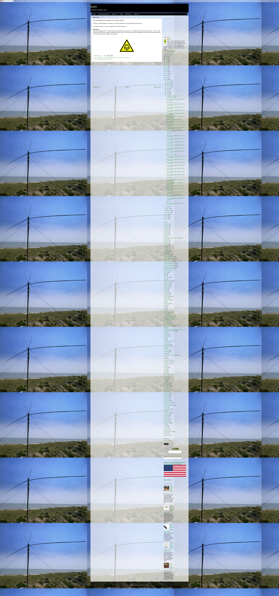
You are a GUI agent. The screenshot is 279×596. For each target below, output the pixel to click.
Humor (165, 353)
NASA (165, 379)
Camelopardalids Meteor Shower (173, 119)
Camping (166, 289)
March (168, 208)
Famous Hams (167, 324)
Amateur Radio (167, 254)
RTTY (165, 410)
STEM (165, 424)
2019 (166, 69)
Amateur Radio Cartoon (169, 256)
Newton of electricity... (171, 154)
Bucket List (114, 14)
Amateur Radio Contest (169, 258)
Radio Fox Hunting (168, 402)
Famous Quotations (168, 326)
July (168, 90)
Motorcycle (166, 376)
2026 (166, 56)
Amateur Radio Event (169, 261)
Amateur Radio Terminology (170, 267)
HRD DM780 (167, 351)
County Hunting (167, 296)
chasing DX (166, 293)
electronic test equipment (169, 319)
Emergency (166, 322)
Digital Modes (167, 303)
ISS (164, 356)
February (169, 210)
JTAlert (165, 358)
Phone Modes (167, 386)
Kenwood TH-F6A (168, 362)
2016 (166, 75)
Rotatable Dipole (167, 409)
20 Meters (166, 234)
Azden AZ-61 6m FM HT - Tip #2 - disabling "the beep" (174, 96)
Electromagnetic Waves (169, 315)
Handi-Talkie (167, 344)
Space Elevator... (170, 102)
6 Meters (166, 244)
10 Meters (166, 225)
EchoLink (166, 314)
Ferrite (165, 332)
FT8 (165, 337)
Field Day (166, 334)
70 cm (165, 247)
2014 (166, 79)
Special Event (167, 422)
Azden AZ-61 (167, 282)
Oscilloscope (167, 384)
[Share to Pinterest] (112, 55)
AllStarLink (166, 253)
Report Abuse (167, 480)
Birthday (166, 287)
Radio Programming (168, 405)
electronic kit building (168, 317)
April (168, 206)
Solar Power (166, 419)
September (169, 86)
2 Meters (166, 232)
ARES (165, 275)
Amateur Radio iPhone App (170, 263)
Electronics (166, 320)
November (169, 82)
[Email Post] (104, 55)
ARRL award (167, 277)
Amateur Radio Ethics (169, 260)
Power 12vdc (167, 389)
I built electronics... (170, 177)
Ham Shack (166, 343)
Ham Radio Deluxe (168, 341)
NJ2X (93, 6)
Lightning (166, 367)
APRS (165, 274)
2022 (166, 64)
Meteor (165, 372)
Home (127, 87)
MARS (165, 370)
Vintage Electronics (168, 431)
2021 (166, 65)
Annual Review (167, 270)
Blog (94, 14)
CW (165, 301)
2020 (166, 67)
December (169, 81)
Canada (165, 291)
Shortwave (166, 416)
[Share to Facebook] (111, 55)
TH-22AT (166, 428)
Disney (165, 305)
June (168, 92)
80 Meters (166, 249)
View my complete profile (169, 51)
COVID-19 (166, 298)
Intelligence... (169, 133)
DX (164, 310)
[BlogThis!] (108, 55)
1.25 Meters (166, 224)
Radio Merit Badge (168, 403)
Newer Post (96, 87)
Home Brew (166, 349)
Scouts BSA (166, 414)
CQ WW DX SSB (167, 300)
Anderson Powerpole (168, 268)
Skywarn (166, 417)
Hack (165, 339)
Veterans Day (167, 429)
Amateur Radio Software (169, 265)
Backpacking (167, 284)
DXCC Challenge (168, 312)
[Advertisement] (127, 74)
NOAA (165, 381)
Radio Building (167, 400)
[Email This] (107, 55)
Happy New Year (168, 346)
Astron (165, 279)
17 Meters (166, 231)
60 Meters (166, 246)
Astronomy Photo (168, 280)
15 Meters (166, 229)
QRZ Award (166, 395)
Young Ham (166, 435)
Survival (165, 426)
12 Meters (166, 227)
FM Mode (166, 336)
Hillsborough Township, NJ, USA (105, 59)
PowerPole (166, 391)
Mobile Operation (168, 374)
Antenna (166, 272)
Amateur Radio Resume (103, 14)
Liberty (165, 365)
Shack (121, 14)
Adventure (166, 251)
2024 (166, 60)
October (169, 84)
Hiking (165, 348)
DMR (165, 308)
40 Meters (166, 242)
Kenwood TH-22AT (168, 360)
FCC (165, 327)
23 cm (165, 236)
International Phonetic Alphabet (171, 355)
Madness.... (169, 201)
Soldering (166, 421)
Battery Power (167, 286)
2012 (166, 216)
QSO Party (166, 398)
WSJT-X (166, 433)
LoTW (165, 369)
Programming (167, 393)
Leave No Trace (167, 363)
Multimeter (166, 377)
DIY (165, 307)
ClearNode (166, 294)
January (169, 212)
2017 (166, 73)
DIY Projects (128, 14)
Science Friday (167, 412)
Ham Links (136, 14)
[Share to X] (109, 55)
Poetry (165, 388)
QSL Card (166, 396)
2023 (166, 62)
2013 (166, 214)
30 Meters (166, 240)
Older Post (157, 87)
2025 (166, 58)
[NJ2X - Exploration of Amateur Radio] (175, 449)
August (168, 88)
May (168, 94)
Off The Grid (167, 383)
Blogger (147, 585)
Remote (165, 407)
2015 (166, 77)
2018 (166, 71)
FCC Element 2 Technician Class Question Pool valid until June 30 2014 (113, 57)
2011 (166, 218)
